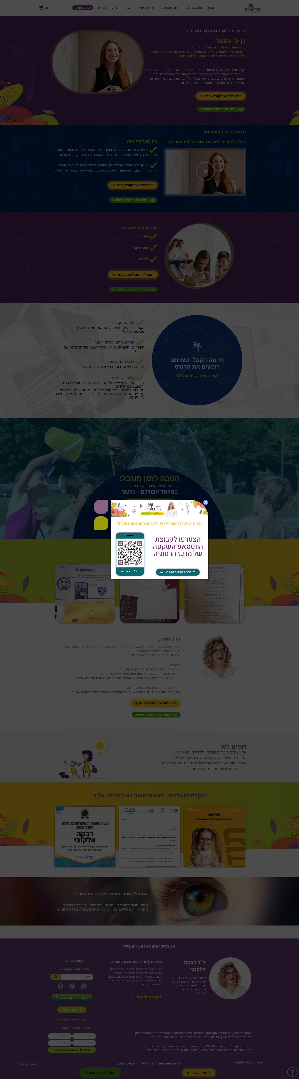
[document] (149, 539)
